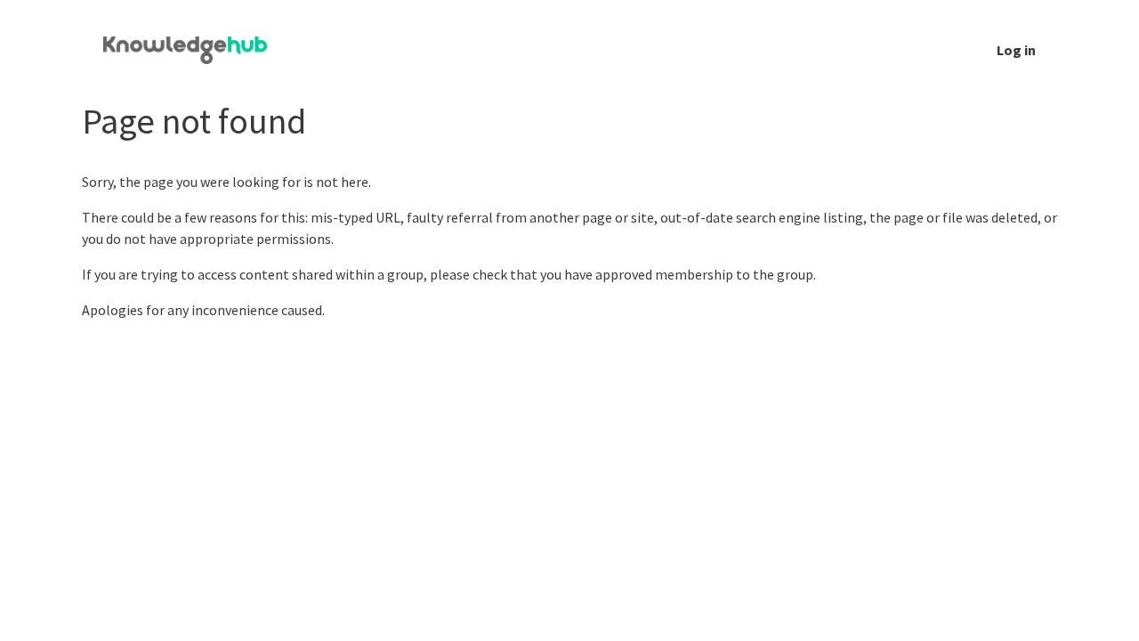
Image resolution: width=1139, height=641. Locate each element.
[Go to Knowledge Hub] (199, 49)
